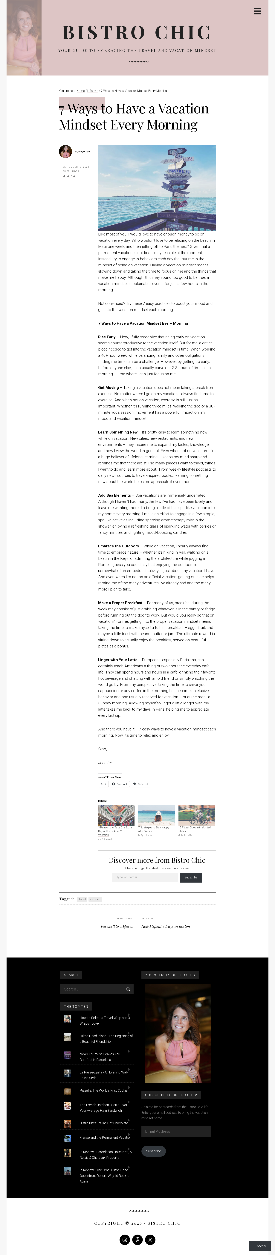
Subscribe (191, 877)
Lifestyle (69, 176)
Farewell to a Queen (117, 926)
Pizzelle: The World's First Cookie (104, 1090)
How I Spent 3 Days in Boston (165, 926)
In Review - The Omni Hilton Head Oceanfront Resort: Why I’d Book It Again (104, 1175)
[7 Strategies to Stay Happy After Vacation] (156, 815)
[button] (157, 188)
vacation (95, 899)
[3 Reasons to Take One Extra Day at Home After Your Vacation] (116, 815)
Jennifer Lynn (84, 151)
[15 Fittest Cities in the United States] (196, 815)
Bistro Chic (137, 31)
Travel (82, 899)
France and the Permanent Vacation (106, 1137)
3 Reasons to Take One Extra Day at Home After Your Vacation (115, 831)
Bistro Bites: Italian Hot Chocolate (104, 1123)
